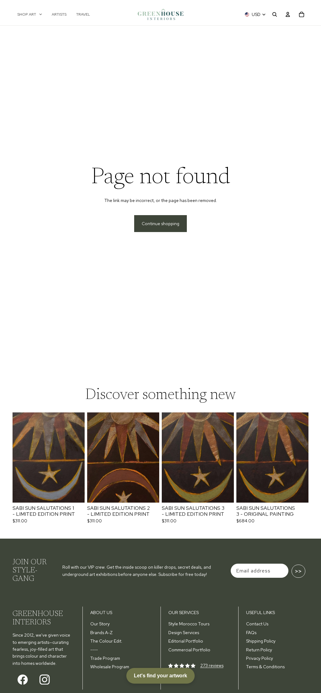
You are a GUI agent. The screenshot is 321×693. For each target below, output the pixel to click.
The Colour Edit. (106, 641)
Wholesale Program (109, 667)
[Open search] (275, 14)
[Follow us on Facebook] (23, 679)
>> (298, 571)
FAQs (251, 632)
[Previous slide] (17, 457)
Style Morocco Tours (188, 624)
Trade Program (105, 658)
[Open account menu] (288, 14)
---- (94, 650)
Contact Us (257, 624)
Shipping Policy (261, 641)
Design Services (183, 632)
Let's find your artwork (160, 675)
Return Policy (259, 650)
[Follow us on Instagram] (44, 679)
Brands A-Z (101, 632)
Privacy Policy (259, 658)
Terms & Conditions (265, 667)
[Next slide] (80, 457)
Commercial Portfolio (189, 650)
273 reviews (212, 665)
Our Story (100, 624)
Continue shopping (160, 223)
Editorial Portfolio (185, 641)
